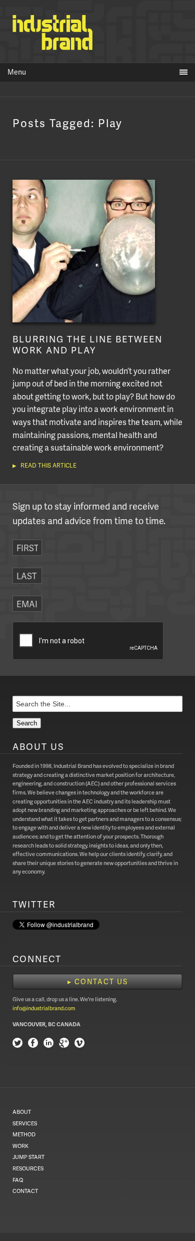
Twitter (17, 1044)
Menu (17, 72)
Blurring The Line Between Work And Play (87, 344)
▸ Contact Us (98, 981)
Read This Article (48, 465)
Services (24, 1123)
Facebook (33, 1044)
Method (24, 1134)
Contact (25, 1190)
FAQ (17, 1179)
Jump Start (28, 1156)
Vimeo (79, 1044)
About (21, 1111)
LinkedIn (49, 1044)
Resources (28, 1168)
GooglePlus (64, 1044)
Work (20, 1145)
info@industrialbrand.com (44, 1008)
